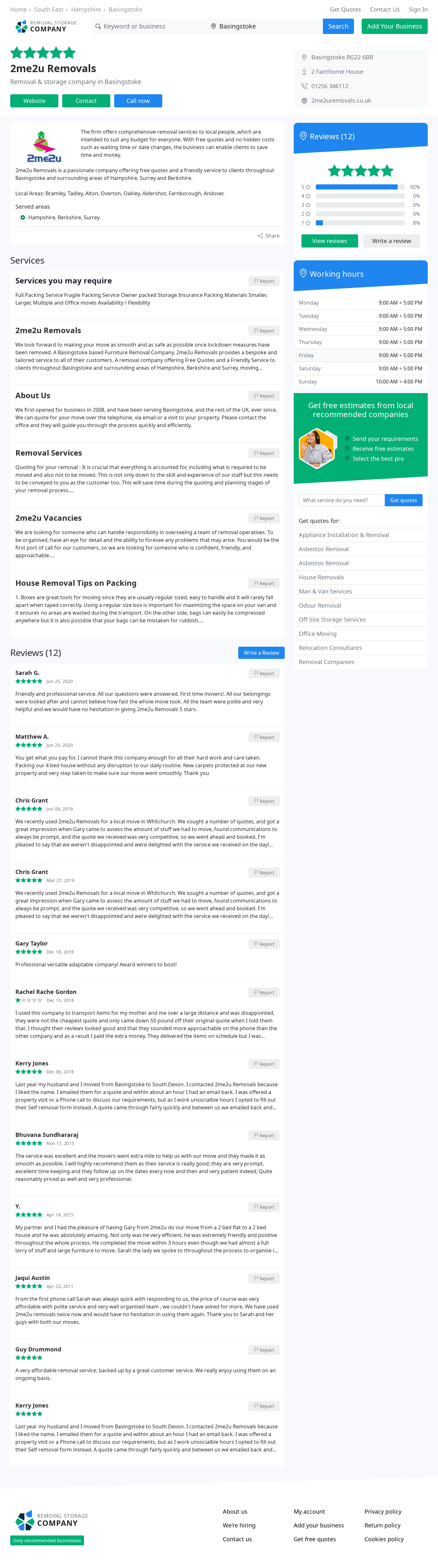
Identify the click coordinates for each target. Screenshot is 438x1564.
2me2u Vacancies (48, 518)
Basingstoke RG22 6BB (342, 57)
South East (48, 9)
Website (34, 101)
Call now (138, 101)
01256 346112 (329, 86)
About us (235, 1511)
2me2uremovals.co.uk (341, 100)
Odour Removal (320, 605)
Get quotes (403, 500)
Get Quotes (345, 9)
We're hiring (239, 1525)
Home (18, 9)
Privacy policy (383, 1511)
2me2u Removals (53, 68)
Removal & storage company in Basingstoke (75, 81)
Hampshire (86, 9)
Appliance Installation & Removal (344, 535)
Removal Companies (326, 662)
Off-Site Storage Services (332, 619)
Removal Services (48, 453)
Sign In (418, 9)
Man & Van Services (325, 591)
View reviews (329, 241)
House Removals (321, 577)
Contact (86, 101)
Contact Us (385, 9)
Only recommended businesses (47, 1540)
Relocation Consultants (330, 648)
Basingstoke (125, 9)
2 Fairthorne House (337, 71)
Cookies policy (384, 1539)
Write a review (391, 241)
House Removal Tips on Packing (76, 583)
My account (309, 1511)
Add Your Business (394, 26)
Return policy (382, 1525)
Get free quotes (315, 1539)
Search (338, 26)
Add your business (319, 1525)
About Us (32, 395)
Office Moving (318, 633)
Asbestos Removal (324, 549)
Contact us (237, 1539)
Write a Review (261, 652)
